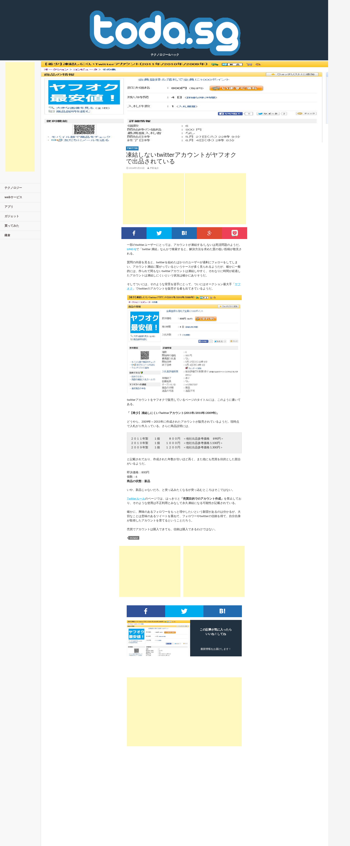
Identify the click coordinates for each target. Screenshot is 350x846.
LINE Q (131, 249)
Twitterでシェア (159, 233)
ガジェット (12, 216)
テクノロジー (13, 187)
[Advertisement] (153, 198)
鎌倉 (7, 235)
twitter (132, 148)
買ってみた (12, 225)
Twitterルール (136, 498)
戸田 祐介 (154, 168)
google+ (209, 233)
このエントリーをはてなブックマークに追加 (184, 233)
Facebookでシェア (134, 233)
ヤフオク (134, 538)
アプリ (9, 206)
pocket (234, 233)
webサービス (13, 197)
